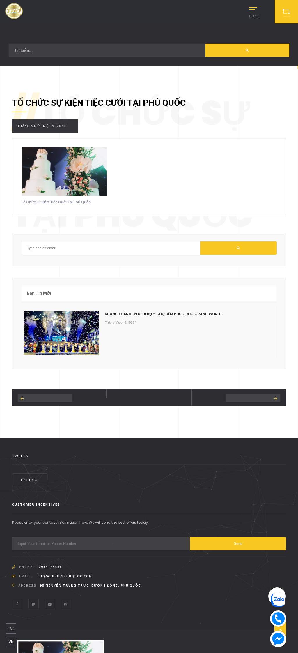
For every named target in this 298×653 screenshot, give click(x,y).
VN (11, 642)
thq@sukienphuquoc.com (64, 576)
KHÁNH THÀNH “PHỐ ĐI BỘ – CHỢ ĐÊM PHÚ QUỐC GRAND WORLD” (164, 313)
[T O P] (280, 630)
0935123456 (50, 566)
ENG (11, 628)
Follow (29, 480)
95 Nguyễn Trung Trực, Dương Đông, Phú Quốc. (91, 585)
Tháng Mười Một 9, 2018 (42, 126)
